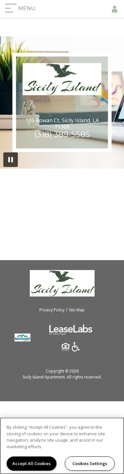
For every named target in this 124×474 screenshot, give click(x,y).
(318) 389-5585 (62, 134)
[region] (62, 445)
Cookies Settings (89, 463)
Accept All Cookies (31, 463)
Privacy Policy (51, 310)
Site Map (77, 310)
